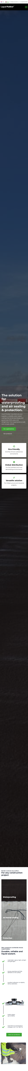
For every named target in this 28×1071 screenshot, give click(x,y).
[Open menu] (26, 7)
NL (3, 1)
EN (8, 1)
